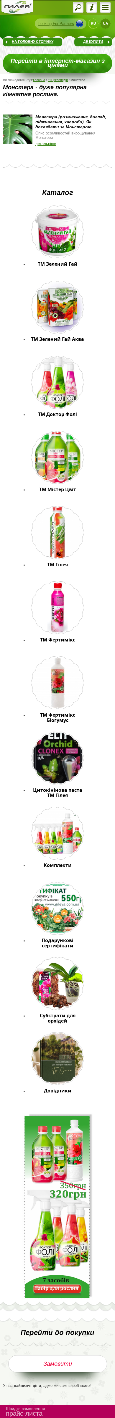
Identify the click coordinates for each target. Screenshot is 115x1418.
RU (93, 23)
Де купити (93, 42)
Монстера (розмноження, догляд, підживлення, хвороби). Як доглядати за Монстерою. (70, 121)
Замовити (57, 1363)
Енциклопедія (58, 80)
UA (105, 23)
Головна (39, 80)
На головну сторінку (32, 42)
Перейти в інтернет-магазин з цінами (58, 63)
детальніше (45, 144)
